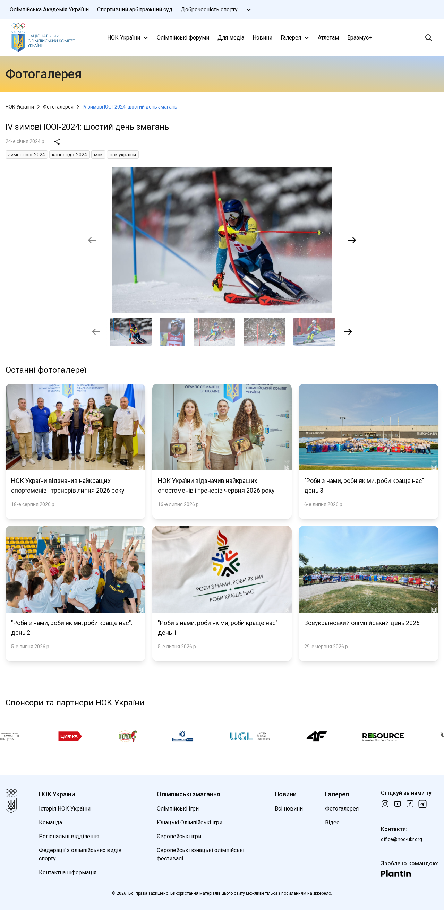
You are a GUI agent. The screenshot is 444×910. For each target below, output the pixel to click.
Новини (262, 37)
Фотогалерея (58, 107)
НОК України (123, 37)
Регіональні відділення (69, 836)
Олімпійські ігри (178, 808)
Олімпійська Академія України (49, 9)
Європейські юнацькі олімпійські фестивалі (200, 854)
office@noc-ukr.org (401, 839)
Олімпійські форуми (183, 37)
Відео (332, 822)
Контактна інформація (67, 872)
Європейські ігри (179, 836)
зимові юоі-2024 (26, 154)
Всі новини (289, 808)
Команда (50, 822)
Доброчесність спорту (209, 9)
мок (98, 154)
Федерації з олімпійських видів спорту (80, 854)
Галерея (291, 37)
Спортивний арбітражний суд (134, 9)
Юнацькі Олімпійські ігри (189, 822)
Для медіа (230, 37)
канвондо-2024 (69, 154)
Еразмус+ (359, 37)
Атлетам (328, 37)
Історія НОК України (65, 808)
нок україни (123, 154)
